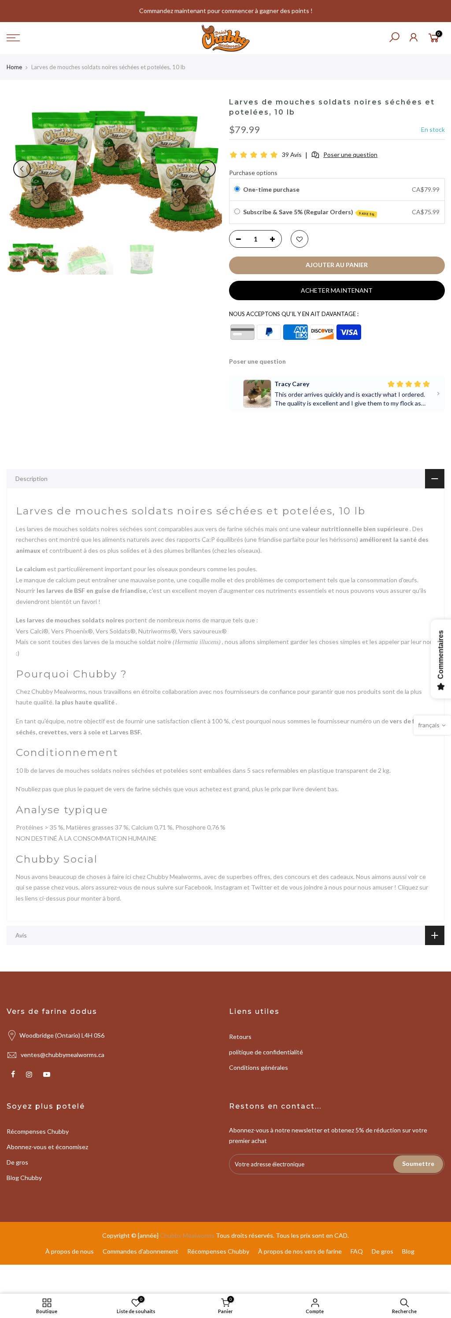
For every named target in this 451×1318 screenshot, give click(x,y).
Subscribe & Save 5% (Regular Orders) (309, 212)
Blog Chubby (24, 1177)
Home (14, 67)
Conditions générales (258, 1067)
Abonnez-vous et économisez (47, 1146)
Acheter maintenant (337, 290)
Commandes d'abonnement (140, 1251)
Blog (408, 1251)
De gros (17, 1162)
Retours (240, 1036)
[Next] (207, 169)
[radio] (237, 189)
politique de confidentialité (266, 1052)
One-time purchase (271, 189)
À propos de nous (69, 1251)
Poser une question (257, 361)
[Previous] (22, 169)
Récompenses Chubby (38, 1131)
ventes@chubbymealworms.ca (62, 1054)
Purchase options (253, 172)
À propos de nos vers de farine (300, 1251)
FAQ (357, 1251)
